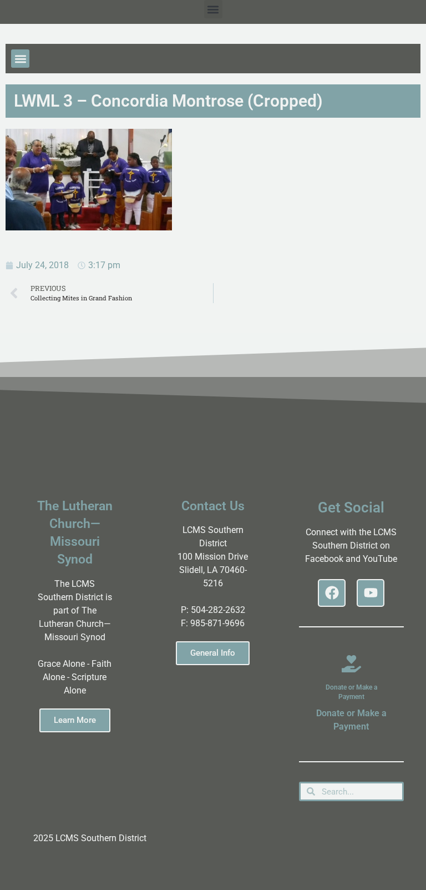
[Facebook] (332, 593)
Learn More (75, 720)
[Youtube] (370, 593)
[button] (213, 9)
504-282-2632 (218, 610)
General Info (212, 653)
